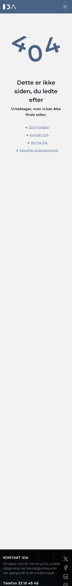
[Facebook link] (65, 567)
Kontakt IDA (39, 135)
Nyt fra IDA (39, 143)
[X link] (65, 559)
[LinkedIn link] (65, 576)
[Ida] (10, 6)
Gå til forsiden (39, 127)
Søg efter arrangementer (39, 150)
